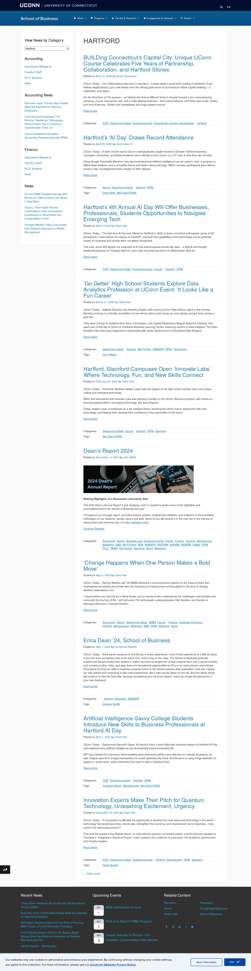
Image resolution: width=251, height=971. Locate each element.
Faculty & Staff (33, 72)
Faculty (158, 269)
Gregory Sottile (111, 704)
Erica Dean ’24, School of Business (126, 640)
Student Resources (211, 914)
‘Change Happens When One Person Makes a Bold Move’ (146, 565)
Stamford (160, 431)
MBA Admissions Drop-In (123, 907)
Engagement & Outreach (160, 18)
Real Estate (125, 548)
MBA (118, 544)
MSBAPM (158, 349)
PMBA (114, 548)
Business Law (134, 541)
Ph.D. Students (33, 78)
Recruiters (170, 903)
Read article (90, 111)
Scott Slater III (124, 144)
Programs (99, 18)
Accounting (109, 541)
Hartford (202, 123)
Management (204, 541)
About (80, 18)
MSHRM (175, 544)
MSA (140, 544)
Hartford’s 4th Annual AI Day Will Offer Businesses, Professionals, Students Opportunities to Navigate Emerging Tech (146, 213)
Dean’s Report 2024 (108, 450)
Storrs (149, 548)
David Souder (110, 865)
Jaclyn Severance (126, 76)
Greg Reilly (109, 193)
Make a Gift (171, 914)
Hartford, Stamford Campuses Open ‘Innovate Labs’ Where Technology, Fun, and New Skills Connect (147, 372)
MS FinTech (144, 349)
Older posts (91, 873)
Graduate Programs (190, 622)
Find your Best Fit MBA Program (129, 921)
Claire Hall (121, 225)
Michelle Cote (131, 786)
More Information (206, 962)
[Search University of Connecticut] (220, 5)
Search (187, 18)
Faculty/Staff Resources (213, 908)
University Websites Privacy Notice (113, 965)
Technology (180, 349)
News (28, 83)
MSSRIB (186, 544)
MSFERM (162, 544)
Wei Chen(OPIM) (127, 193)
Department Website (37, 66)
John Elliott (129, 457)
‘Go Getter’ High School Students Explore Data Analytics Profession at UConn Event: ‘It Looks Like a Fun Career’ (148, 289)
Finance (179, 541)
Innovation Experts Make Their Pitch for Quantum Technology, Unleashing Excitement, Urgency (143, 803)
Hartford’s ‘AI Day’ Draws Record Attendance (138, 137)
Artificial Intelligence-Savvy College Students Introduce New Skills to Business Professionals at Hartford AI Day (144, 724)
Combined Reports (126, 647)
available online (140, 522)
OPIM (150, 187)
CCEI (106, 123)
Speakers (197, 859)
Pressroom (206, 903)
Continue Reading (93, 528)
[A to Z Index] (227, 5)
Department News (120, 123)
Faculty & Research (125, 18)
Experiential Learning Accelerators (174, 123)
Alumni (106, 187)
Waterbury (160, 548)
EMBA (152, 622)
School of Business (39, 18)
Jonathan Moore (112, 786)
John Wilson (110, 354)
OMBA (196, 544)
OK (232, 962)
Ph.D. (106, 548)
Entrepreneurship (142, 123)
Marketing (108, 544)
